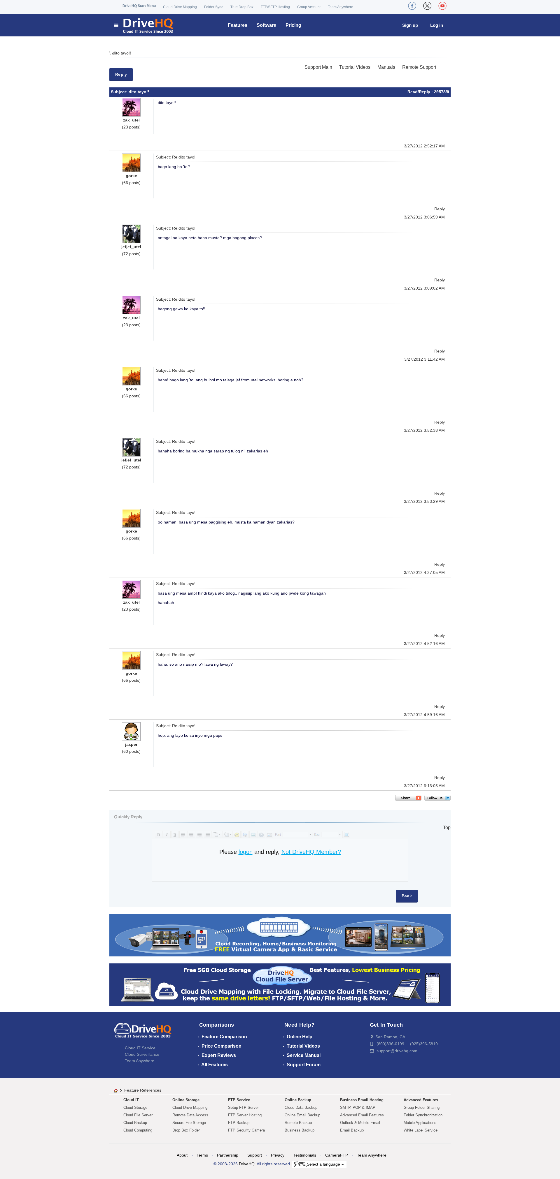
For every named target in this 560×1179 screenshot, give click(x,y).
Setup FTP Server (243, 1107)
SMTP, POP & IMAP (357, 1107)
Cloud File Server (138, 1115)
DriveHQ (247, 1164)
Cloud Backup (135, 1122)
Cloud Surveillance (142, 1054)
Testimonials (304, 1155)
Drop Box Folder (186, 1130)
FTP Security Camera (246, 1130)
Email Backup (352, 1130)
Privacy (277, 1155)
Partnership (227, 1155)
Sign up (410, 25)
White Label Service (421, 1130)
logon (246, 852)
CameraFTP (336, 1155)
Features (237, 25)
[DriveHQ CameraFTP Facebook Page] (412, 6)
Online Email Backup (302, 1115)
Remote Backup (298, 1122)
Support (254, 1155)
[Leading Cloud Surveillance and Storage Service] (280, 934)
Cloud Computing (137, 1130)
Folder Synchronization (423, 1115)
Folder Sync (213, 7)
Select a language (324, 1164)
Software (266, 25)
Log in (436, 25)
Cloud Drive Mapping (180, 7)
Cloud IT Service (140, 1048)
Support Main (318, 67)
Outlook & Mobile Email (360, 1122)
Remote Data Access (190, 1115)
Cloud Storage (135, 1107)
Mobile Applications (420, 1122)
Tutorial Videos (354, 67)
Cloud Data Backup (301, 1107)
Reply (121, 74)
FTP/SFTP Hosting (275, 7)
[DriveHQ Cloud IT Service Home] (144, 25)
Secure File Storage (189, 1122)
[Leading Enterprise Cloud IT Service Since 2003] (280, 984)
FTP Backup (238, 1122)
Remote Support (419, 67)
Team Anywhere (340, 7)
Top (447, 827)
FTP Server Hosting (245, 1115)
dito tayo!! (122, 53)
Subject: (120, 91)
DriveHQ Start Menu (139, 6)
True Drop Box (241, 7)
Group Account (309, 7)
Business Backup (299, 1130)
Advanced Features (421, 1100)
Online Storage (186, 1100)
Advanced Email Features (362, 1115)
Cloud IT (131, 1100)
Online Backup (298, 1100)
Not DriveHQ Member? (311, 852)
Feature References (142, 1090)
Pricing (293, 25)
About (182, 1155)
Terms (202, 1155)
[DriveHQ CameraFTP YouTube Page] (442, 6)
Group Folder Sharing (422, 1107)
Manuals (386, 67)
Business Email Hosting (362, 1100)
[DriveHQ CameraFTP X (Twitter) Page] (427, 6)
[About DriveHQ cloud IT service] (143, 1033)
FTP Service (239, 1100)
